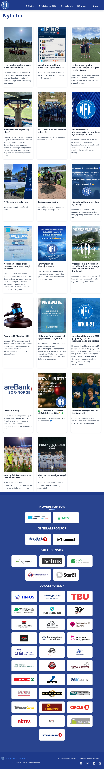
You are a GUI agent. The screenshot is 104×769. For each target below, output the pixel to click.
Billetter (31, 6)
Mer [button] (97, 6)
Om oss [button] (82, 6)
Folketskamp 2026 (48, 6)
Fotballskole (67, 6)
